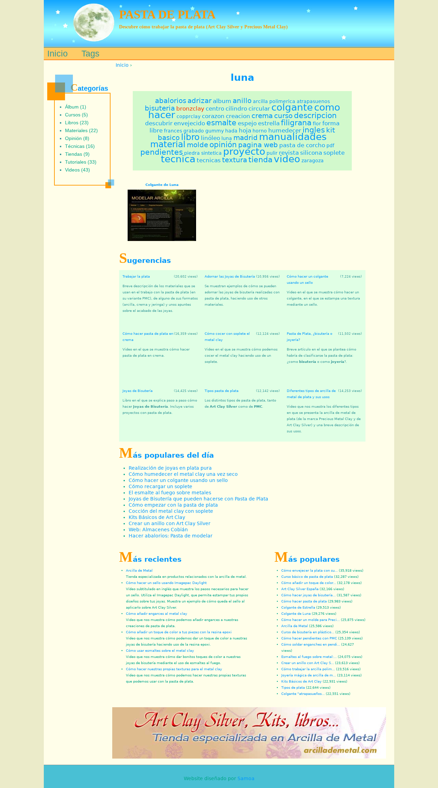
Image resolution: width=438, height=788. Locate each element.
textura (234, 160)
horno (260, 131)
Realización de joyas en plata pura (170, 468)
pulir (272, 153)
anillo (242, 101)
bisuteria (160, 108)
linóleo (210, 138)
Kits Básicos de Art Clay (157, 517)
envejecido (189, 123)
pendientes (161, 152)
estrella (269, 123)
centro (215, 108)
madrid (245, 138)
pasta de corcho (302, 145)
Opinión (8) (77, 138)
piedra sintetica (203, 153)
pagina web (258, 145)
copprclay (189, 116)
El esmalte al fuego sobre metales (170, 492)
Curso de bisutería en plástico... (307, 632)
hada (231, 131)
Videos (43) (77, 170)
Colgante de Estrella (298, 607)
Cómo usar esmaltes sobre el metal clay (160, 650)
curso (283, 116)
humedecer (284, 130)
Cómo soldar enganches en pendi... (310, 644)
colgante (292, 107)
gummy (214, 131)
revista (289, 152)
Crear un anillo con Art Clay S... (307, 663)
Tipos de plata (293, 687)
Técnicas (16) (80, 146)
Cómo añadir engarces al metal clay (156, 613)
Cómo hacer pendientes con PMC (309, 638)
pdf (330, 145)
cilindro (236, 108)
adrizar (199, 101)
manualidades (293, 136)
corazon (213, 116)
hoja (245, 130)
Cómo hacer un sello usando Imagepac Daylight (166, 583)
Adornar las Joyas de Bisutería (230, 276)
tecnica (178, 159)
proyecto (244, 151)
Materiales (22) (81, 130)
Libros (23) (77, 122)
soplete (334, 152)
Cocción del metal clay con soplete (171, 511)
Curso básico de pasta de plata (307, 577)
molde (197, 145)
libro (190, 137)
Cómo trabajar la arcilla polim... (308, 669)
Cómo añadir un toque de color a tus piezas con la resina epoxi (179, 632)
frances (173, 131)
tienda (260, 159)
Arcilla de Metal (139, 570)
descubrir (158, 123)
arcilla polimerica (274, 101)
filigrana (296, 122)
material (167, 144)
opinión (223, 144)
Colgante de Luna (162, 184)
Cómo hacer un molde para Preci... (310, 620)
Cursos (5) (76, 114)
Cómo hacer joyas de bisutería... (308, 595)
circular (259, 108)
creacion (238, 116)
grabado (193, 131)
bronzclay (190, 108)
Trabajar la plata (136, 276)
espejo (247, 123)
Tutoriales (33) (80, 162)
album (222, 101)
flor (317, 123)
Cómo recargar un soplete (160, 486)
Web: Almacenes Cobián (158, 529)
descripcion (315, 115)
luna (226, 138)
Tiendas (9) (77, 154)
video (287, 159)
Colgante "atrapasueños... (303, 694)
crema (262, 116)
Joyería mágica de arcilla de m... (308, 675)
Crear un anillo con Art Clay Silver (169, 523)
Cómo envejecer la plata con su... (309, 570)
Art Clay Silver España (300, 589)
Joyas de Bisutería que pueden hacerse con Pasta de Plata (198, 498)
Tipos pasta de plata (222, 391)
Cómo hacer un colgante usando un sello (178, 480)
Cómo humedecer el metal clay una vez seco (183, 474)
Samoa (246, 778)
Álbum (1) (75, 107)
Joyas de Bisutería (138, 391)
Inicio (122, 65)
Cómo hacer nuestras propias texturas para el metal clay (174, 669)
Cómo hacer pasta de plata (304, 601)
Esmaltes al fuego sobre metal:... (309, 657)
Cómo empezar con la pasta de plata (173, 505)
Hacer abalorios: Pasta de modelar (170, 535)
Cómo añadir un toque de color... (308, 583)
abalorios (170, 101)
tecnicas (209, 160)
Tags (90, 53)
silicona (311, 152)
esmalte (221, 122)
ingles (313, 129)
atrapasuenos (313, 101)
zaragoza (312, 160)
